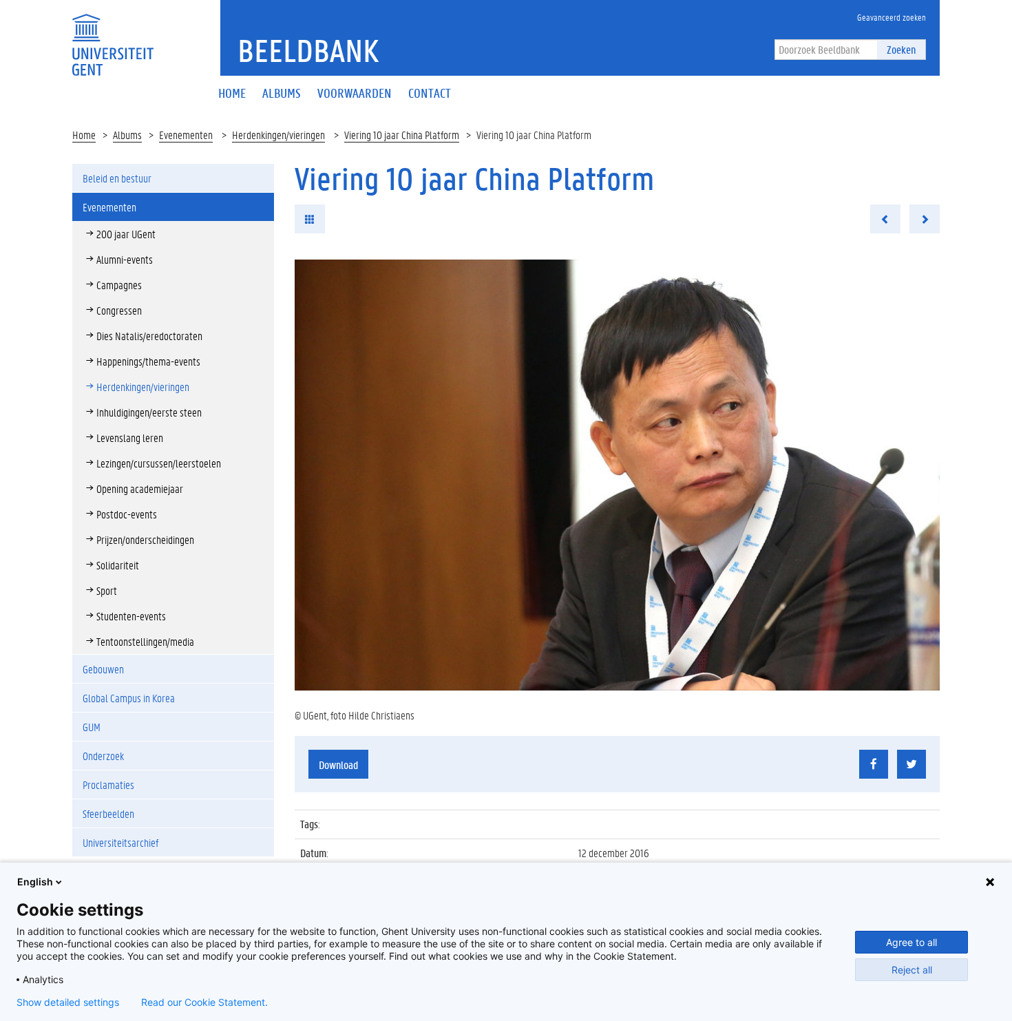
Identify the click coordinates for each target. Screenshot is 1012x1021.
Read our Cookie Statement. (204, 1002)
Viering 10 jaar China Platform (401, 134)
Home (84, 134)
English (35, 881)
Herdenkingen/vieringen (278, 134)
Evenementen (186, 134)
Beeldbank (308, 50)
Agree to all (911, 942)
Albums (127, 134)
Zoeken (901, 49)
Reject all (912, 970)
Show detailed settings (68, 1002)
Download (338, 764)
